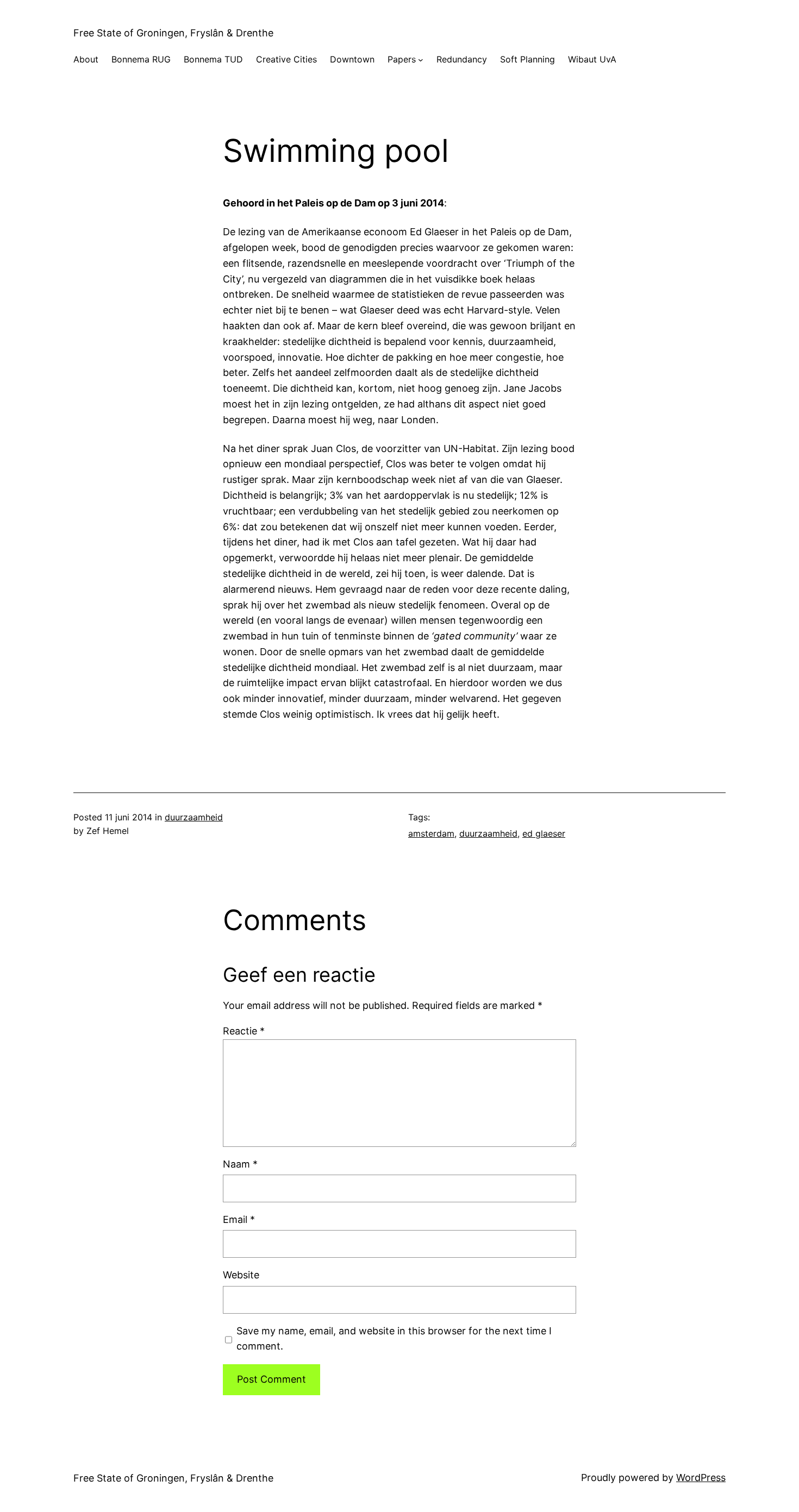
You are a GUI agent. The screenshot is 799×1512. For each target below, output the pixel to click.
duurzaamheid (194, 817)
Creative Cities (286, 59)
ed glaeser (543, 833)
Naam (240, 1164)
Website (241, 1275)
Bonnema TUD (213, 59)
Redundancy (461, 59)
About (85, 59)
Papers (402, 59)
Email (239, 1219)
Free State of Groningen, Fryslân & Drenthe (173, 33)
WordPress (701, 1477)
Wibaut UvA (592, 59)
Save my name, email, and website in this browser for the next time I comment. (394, 1338)
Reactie (244, 1031)
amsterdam (431, 833)
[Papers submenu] (420, 59)
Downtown (352, 59)
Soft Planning (527, 59)
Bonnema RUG (141, 59)
